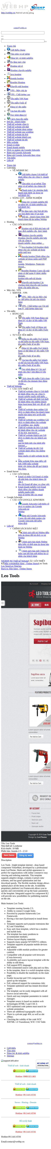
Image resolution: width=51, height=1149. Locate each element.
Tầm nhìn (11, 1050)
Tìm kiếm (11, 158)
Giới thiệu (11, 1048)
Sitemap (10, 1056)
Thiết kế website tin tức (17, 139)
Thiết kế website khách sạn (19, 137)
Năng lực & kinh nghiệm (18, 1053)
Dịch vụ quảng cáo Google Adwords (23, 150)
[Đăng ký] (25, 857)
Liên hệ (10, 160)
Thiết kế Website (14, 386)
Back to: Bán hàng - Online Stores (16, 568)
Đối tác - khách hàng (16, 121)
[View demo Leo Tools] (9, 857)
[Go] (2, 36)
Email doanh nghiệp (16, 147)
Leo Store (5, 566)
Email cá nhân (13, 145)
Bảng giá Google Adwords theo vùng (23, 155)
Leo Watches (16, 566)
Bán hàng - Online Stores (27, 563)
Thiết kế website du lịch (17, 134)
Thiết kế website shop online (19, 129)
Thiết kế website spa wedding (20, 132)
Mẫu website (12, 142)
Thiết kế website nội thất (18, 127)
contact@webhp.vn (20, 28)
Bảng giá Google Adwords (19, 152)
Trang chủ (11, 46)
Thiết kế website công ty (18, 124)
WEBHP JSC (7, 561)
